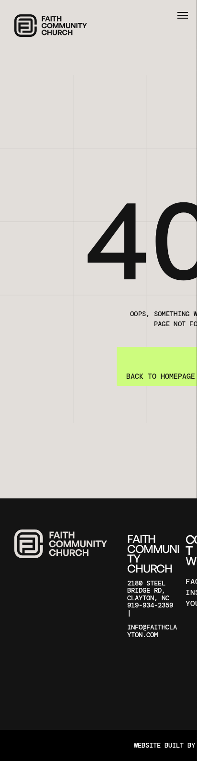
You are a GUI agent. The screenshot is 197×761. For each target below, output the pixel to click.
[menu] (182, 15)
